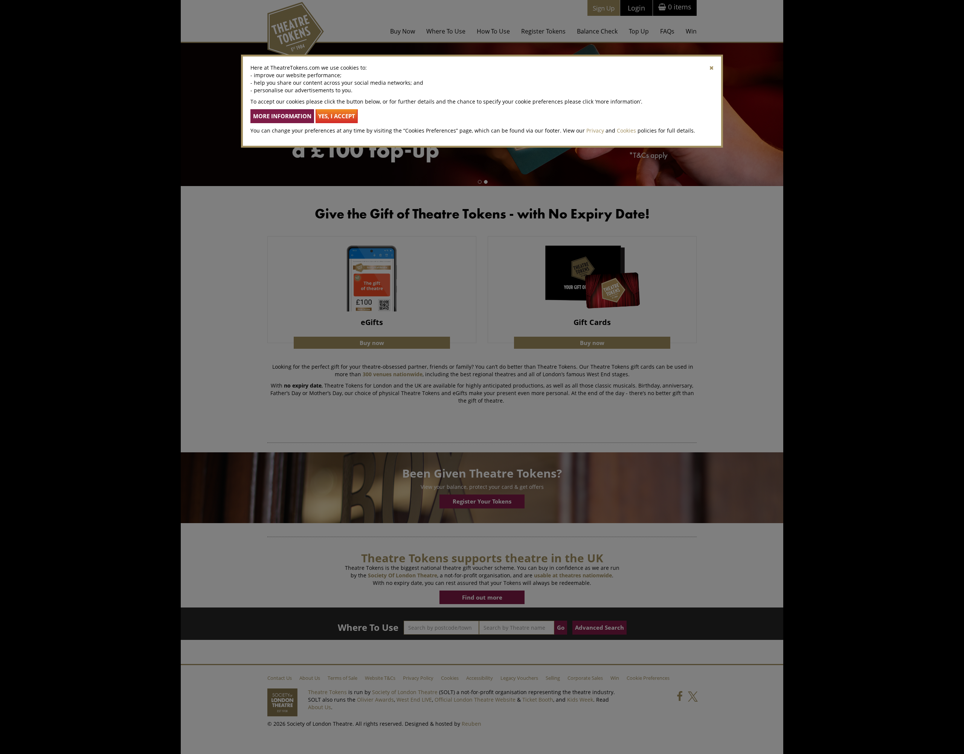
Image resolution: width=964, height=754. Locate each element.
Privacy (595, 130)
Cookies (626, 130)
